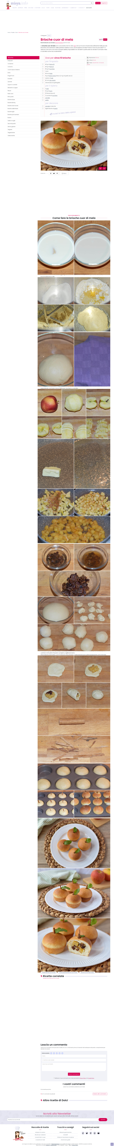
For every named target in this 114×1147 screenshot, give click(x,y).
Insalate (10, 78)
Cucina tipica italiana (14, 69)
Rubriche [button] (73, 7)
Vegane (10, 129)
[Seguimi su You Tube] (98, 1133)
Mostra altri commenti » (100, 1094)
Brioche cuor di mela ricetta (87, 972)
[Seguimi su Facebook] (83, 1133)
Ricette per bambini (13, 114)
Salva (64, 173)
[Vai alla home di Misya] (17, 5)
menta (55, 108)
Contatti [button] (81, 7)
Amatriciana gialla (65, 1139)
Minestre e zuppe (13, 87)
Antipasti (20, 7)
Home (9, 32)
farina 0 (52, 66)
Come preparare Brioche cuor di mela (68, 972)
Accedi (98, 3)
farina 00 (52, 64)
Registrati (104, 3)
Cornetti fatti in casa (40, 1137)
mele (47, 88)
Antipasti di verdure (40, 1132)
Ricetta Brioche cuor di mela (48, 972)
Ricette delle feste (13, 108)
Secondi (30, 7)
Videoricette (11, 135)
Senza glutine (11, 126)
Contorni (37, 7)
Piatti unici (10, 93)
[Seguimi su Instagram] (94, 1133)
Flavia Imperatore (59, 42)
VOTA (105, 39)
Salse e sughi (11, 120)
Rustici (9, 117)
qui (75, 46)
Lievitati (10, 81)
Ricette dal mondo (13, 105)
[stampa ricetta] (100, 168)
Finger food (11, 75)
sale (52, 78)
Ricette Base (11, 99)
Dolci (43, 7)
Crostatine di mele (40, 1139)
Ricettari (57, 7)
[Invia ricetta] (104, 168)
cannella (47, 98)
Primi (25, 7)
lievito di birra (52, 75)
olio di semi (52, 80)
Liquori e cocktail (12, 84)
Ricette (15, 7)
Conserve (10, 63)
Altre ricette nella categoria (74, 1105)
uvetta (47, 100)
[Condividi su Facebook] (50, 173)
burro (50, 91)
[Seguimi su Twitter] (86, 1133)
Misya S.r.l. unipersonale (51, 1145)
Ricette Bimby (12, 102)
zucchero (52, 69)
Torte (47, 7)
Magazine (89, 7)
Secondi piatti (12, 123)
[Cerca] (91, 3)
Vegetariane (11, 132)
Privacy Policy (83, 1078)
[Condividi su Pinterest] (57, 173)
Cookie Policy (91, 1078)
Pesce (9, 90)
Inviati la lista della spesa (64, 113)
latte (51, 73)
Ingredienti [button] (65, 7)
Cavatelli (65, 1134)
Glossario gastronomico (65, 1132)
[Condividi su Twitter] (54, 173)
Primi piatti (10, 96)
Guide (52, 7)
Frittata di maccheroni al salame (65, 1137)
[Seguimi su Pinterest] (90, 1133)
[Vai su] (112, 1144)
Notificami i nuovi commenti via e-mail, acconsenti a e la (74, 1078)
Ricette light (11, 111)
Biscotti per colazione (40, 1134)
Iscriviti (103, 1119)
